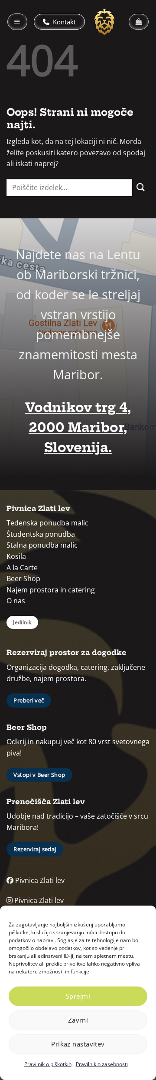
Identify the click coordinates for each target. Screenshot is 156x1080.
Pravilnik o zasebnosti (102, 1064)
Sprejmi (78, 996)
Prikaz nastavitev (78, 1044)
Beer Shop (23, 578)
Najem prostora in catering (50, 590)
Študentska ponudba (40, 534)
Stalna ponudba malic (42, 545)
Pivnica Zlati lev (39, 880)
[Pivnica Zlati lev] (104, 21)
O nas (15, 600)
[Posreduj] (141, 187)
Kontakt (63, 21)
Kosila (16, 556)
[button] (17, 21)
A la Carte (22, 567)
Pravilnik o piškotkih (48, 1064)
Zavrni (78, 1020)
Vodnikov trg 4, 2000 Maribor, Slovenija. (78, 427)
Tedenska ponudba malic (47, 523)
